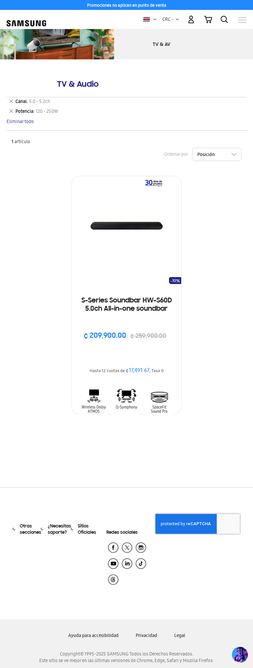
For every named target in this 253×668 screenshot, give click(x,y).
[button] (154, 19)
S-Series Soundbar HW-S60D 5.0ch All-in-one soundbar (126, 305)
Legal (179, 636)
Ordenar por (176, 155)
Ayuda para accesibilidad (93, 636)
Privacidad (146, 636)
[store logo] (26, 16)
